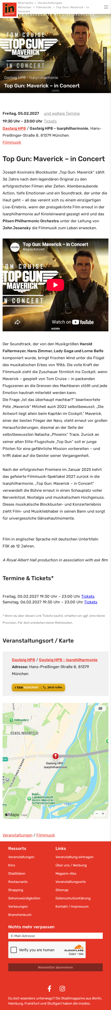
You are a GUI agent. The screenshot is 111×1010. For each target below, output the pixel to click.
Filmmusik (43, 7)
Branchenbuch (19, 915)
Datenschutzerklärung (73, 898)
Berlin (96, 998)
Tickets (50, 121)
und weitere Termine (62, 113)
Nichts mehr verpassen (31, 926)
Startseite (25, 3)
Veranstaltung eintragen (74, 857)
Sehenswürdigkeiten (24, 898)
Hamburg (15, 1003)
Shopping (15, 890)
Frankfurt (32, 1003)
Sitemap (62, 890)
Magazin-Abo (66, 873)
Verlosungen (18, 906)
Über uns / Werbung (71, 865)
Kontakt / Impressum (72, 906)
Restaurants (18, 882)
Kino (11, 865)
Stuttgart (54, 1003)
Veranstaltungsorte (71, 882)
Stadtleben (16, 873)
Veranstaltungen (18, 835)
